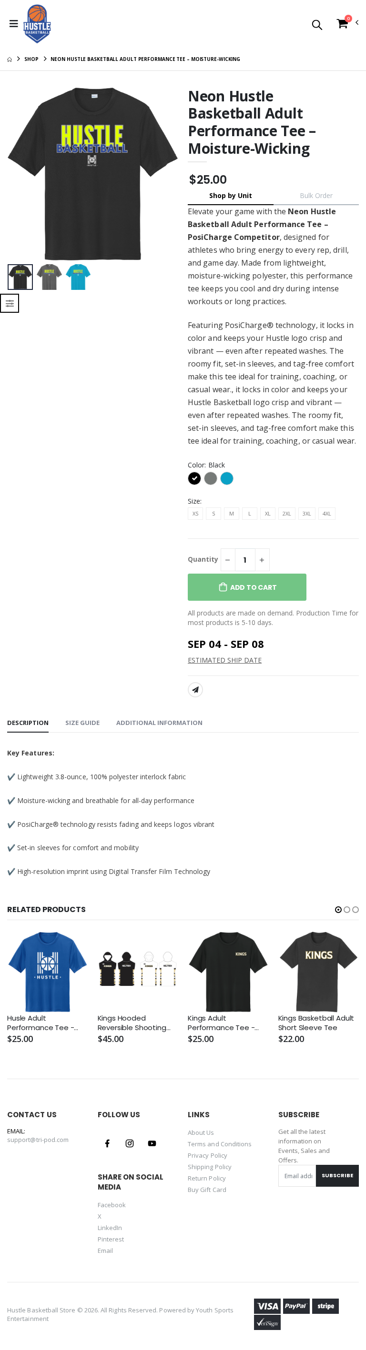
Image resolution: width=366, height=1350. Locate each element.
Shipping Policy (210, 1166)
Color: (206, 464)
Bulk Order (316, 195)
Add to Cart (253, 587)
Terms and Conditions (220, 1144)
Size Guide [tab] (82, 722)
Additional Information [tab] (159, 722)
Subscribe (337, 1175)
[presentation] (22, 174)
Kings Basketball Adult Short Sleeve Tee (316, 1022)
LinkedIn (110, 1227)
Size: (195, 501)
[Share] (195, 689)
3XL (307, 513)
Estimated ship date (225, 660)
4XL (327, 513)
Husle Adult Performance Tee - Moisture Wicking (40, 1023)
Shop (31, 59)
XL (268, 513)
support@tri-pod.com (38, 1139)
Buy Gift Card (207, 1189)
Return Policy (207, 1178)
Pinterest (111, 1239)
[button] (317, 25)
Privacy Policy (207, 1155)
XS (195, 513)
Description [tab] (28, 722)
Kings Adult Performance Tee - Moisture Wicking (221, 1023)
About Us (201, 1132)
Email (105, 1250)
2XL (287, 513)
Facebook (112, 1205)
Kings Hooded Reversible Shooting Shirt (132, 1023)
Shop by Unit (230, 195)
